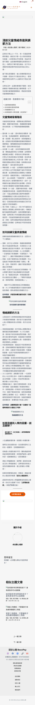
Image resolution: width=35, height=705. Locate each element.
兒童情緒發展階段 (10, 105)
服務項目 (17, 680)
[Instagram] (8, 653)
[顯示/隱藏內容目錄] (28, 102)
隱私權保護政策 (17, 663)
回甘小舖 (17, 683)
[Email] (27, 653)
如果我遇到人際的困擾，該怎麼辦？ (16, 112)
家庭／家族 (9, 598)
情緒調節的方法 (10, 110)
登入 (15, 560)
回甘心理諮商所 (22, 476)
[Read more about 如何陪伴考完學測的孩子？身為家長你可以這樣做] (17, 589)
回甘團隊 (17, 676)
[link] (23, 2)
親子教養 (21, 47)
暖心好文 (17, 686)
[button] (17, 494)
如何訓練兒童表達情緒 (12, 107)
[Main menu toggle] (31, 7)
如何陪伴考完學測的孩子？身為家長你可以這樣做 (17, 595)
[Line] (17, 653)
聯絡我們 (17, 690)
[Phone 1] (22, 653)
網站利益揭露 (17, 665)
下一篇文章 (17, 642)
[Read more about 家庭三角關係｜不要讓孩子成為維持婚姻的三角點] (17, 608)
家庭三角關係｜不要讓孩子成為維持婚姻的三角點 (17, 614)
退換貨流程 (17, 671)
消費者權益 (17, 668)
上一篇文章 (17, 636)
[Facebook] (13, 653)
